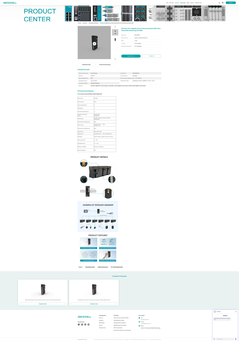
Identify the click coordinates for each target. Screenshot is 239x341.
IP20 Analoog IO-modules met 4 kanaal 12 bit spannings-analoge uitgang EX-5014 (94, 299)
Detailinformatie (86, 64)
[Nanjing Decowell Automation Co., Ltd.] (10, 3)
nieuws (192, 2)
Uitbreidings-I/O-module (93, 23)
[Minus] (236, 311)
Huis (167, 2)
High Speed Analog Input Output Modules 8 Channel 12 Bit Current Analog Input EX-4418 (42, 299)
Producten (85, 23)
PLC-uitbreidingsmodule (117, 267)
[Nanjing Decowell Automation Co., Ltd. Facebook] (82, 324)
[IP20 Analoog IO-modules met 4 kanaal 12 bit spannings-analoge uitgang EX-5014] (94, 289)
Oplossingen (102, 322)
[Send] (236, 339)
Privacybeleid (80, 339)
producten (177, 2)
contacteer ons (198, 2)
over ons (171, 2)
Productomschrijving (104, 64)
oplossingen (183, 2)
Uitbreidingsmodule (90, 267)
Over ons (101, 317)
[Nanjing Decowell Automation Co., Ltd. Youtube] (88, 324)
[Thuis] (84, 318)
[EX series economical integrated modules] (94, 42)
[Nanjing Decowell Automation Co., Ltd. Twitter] (79, 324)
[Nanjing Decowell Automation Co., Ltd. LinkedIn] (85, 324)
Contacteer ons (102, 327)
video (188, 2)
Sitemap (85, 339)
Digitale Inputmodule (103, 267)
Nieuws (100, 325)
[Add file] (214, 339)
